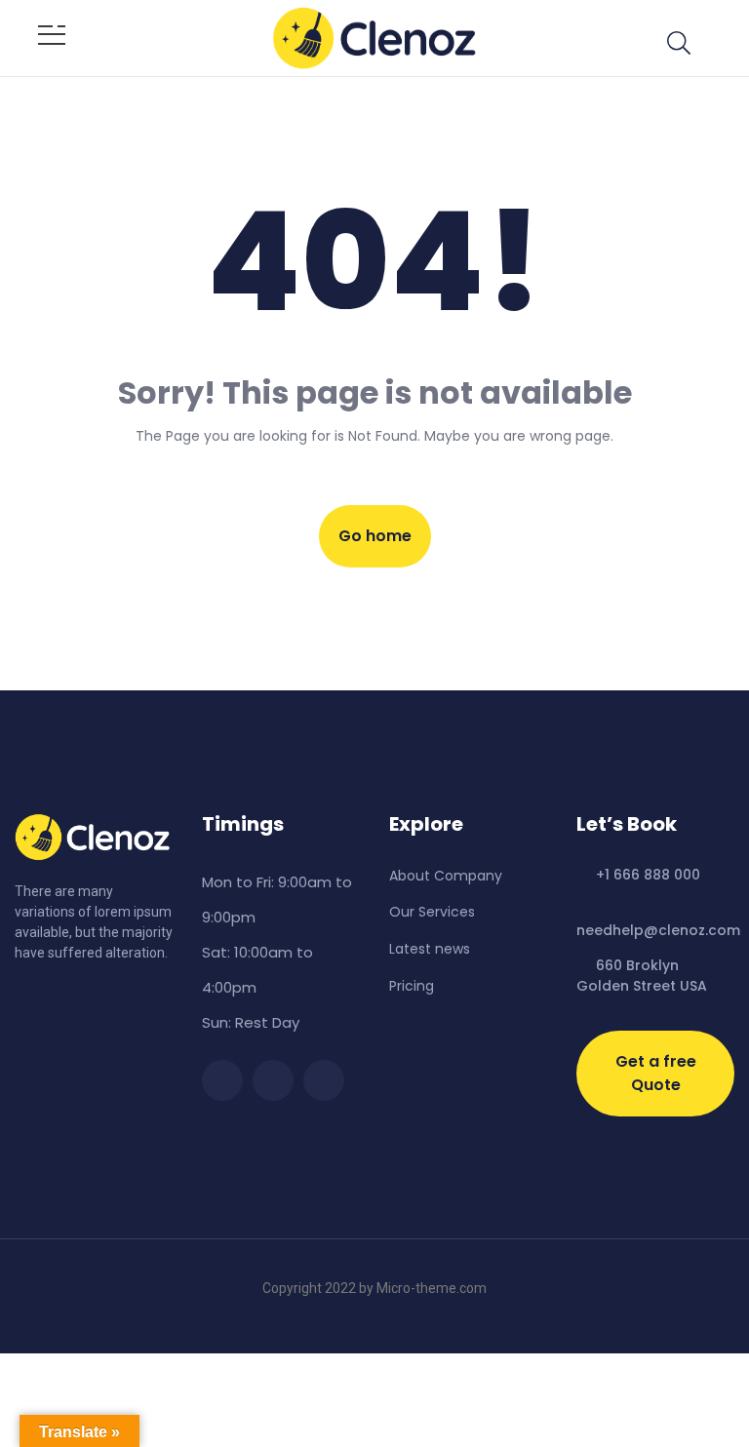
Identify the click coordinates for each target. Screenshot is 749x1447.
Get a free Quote (655, 1073)
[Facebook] (222, 1080)
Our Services (432, 911)
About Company (445, 875)
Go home (375, 536)
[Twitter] (273, 1080)
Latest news (429, 948)
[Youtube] (323, 1080)
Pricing (411, 986)
